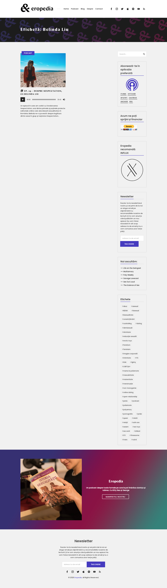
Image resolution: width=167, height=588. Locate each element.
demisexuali (127, 328)
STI (124, 435)
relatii (135, 418)
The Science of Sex (131, 285)
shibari (137, 431)
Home (66, 9)
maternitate (128, 379)
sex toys (137, 427)
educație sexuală (130, 336)
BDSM (125, 311)
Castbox (133, 98)
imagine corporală (130, 354)
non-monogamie (129, 388)
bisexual (136, 311)
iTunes (123, 94)
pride (140, 414)
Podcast (75, 9)
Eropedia (78, 577)
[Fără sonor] (64, 99)
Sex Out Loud (129, 282)
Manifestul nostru (115, 497)
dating (139, 323)
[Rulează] (22, 99)
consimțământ (129, 319)
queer (125, 418)
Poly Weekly (128, 275)
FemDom (126, 345)
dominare (127, 332)
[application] (43, 99)
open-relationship (130, 397)
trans (125, 440)
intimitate (127, 358)
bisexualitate (128, 315)
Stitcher (132, 94)
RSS (131, 101)
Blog (83, 9)
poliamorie (127, 405)
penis (125, 401)
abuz (125, 306)
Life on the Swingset (132, 268)
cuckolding (127, 323)
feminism (126, 349)
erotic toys (127, 341)
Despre (90, 9)
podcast (136, 401)
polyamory (127, 410)
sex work (126, 431)
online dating (128, 392)
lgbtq (134, 362)
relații (125, 422)
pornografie (128, 414)
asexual (135, 306)
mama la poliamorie (131, 371)
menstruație (128, 384)
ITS (137, 358)
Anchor (124, 101)
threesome (135, 435)
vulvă (135, 440)
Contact (99, 9)
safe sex (136, 422)
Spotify (124, 98)
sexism (125, 427)
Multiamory (128, 271)
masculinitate (128, 375)
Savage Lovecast (131, 278)
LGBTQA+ (126, 367)
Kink (124, 362)
